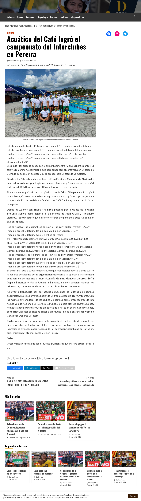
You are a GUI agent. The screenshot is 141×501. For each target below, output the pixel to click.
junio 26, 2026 (40, 479)
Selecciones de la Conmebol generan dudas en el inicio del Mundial (17, 429)
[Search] (134, 16)
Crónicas (54, 17)
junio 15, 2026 (25, 437)
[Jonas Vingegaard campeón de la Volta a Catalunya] (81, 410)
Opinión (20, 17)
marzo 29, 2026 (76, 437)
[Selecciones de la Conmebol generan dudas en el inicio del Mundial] (19, 410)
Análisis (64, 17)
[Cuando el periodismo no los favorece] (17, 459)
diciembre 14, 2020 (29, 61)
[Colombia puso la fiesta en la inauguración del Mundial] (50, 410)
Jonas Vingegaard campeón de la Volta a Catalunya (79, 428)
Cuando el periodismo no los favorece (16, 472)
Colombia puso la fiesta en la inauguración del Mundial (49, 428)
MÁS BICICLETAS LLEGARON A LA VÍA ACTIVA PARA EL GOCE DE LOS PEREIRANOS (27, 381)
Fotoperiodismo (77, 17)
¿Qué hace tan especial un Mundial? (43, 472)
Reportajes (43, 17)
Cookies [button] (122, 496)
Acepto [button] (133, 496)
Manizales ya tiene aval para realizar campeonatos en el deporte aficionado (76, 381)
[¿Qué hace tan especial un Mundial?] (44, 459)
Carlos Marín (14, 61)
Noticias (11, 17)
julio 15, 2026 (13, 479)
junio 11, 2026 (56, 434)
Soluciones (30, 17)
